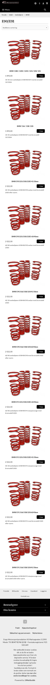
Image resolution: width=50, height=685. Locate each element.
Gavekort (34, 591)
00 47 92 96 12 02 (18, 642)
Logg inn (44, 591)
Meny (7, 9)
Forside (4, 15)
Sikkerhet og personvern (20, 633)
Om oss (24, 591)
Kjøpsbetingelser (29, 628)
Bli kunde (15, 591)
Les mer (30, 673)
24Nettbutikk (30, 680)
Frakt (17, 628)
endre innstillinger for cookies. (25, 676)
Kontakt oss (25, 596)
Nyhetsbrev (37, 633)
